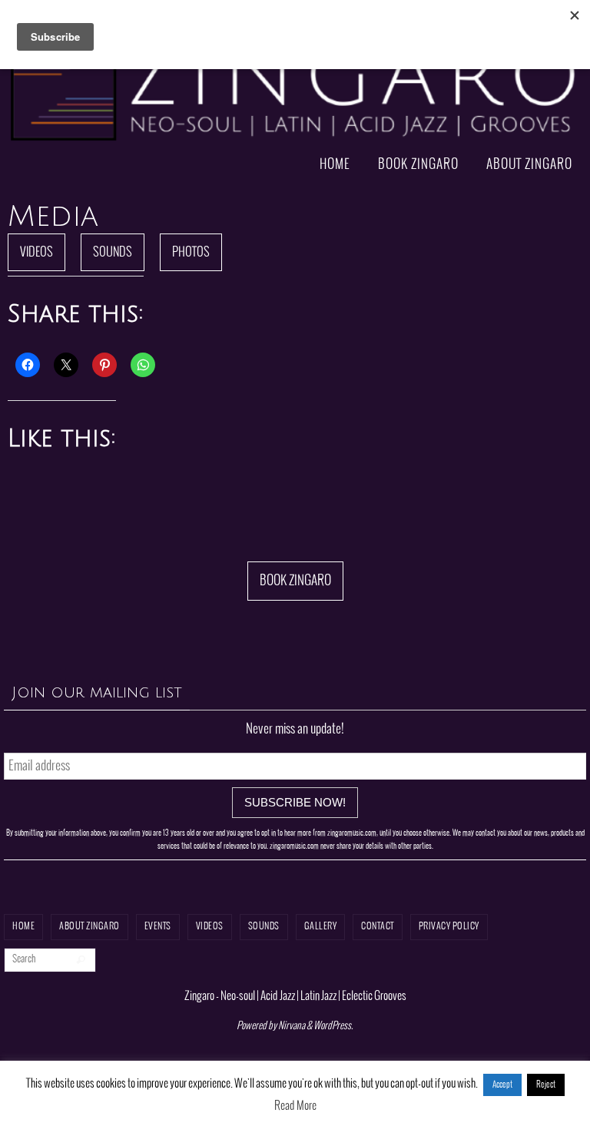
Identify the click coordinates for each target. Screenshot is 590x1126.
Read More (295, 1106)
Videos (36, 252)
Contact (377, 927)
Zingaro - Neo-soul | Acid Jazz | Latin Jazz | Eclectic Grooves (295, 996)
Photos (191, 252)
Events (157, 927)
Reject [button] (545, 1084)
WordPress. (333, 1026)
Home (23, 927)
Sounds (112, 252)
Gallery (320, 927)
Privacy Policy (449, 927)
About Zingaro (89, 927)
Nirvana (291, 1026)
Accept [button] (502, 1084)
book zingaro (295, 581)
